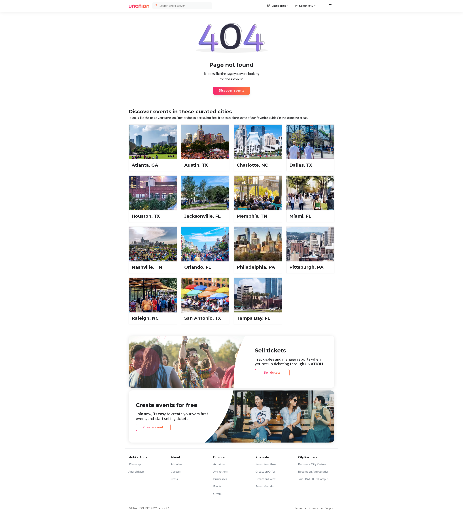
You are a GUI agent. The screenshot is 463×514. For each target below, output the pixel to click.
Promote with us (266, 464)
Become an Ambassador (313, 471)
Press (174, 479)
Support (330, 508)
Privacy (313, 508)
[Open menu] (329, 5)
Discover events (231, 90)
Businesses (220, 479)
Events (217, 486)
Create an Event (265, 479)
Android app (136, 471)
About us (176, 464)
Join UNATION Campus (313, 479)
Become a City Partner (312, 464)
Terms (298, 508)
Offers (217, 493)
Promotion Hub (265, 486)
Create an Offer (265, 471)
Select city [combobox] (306, 5)
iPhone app (135, 464)
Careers (176, 471)
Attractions (220, 471)
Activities (219, 464)
